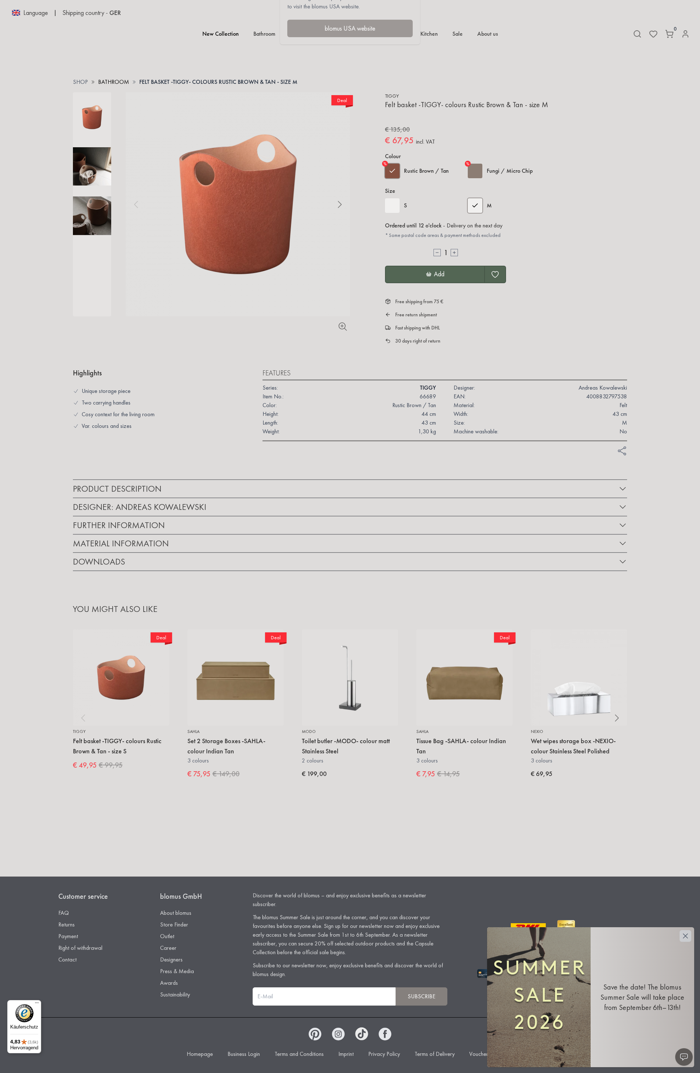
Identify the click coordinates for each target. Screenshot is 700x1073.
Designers (171, 959)
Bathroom (264, 34)
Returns (66, 924)
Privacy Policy (384, 1054)
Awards (169, 983)
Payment (68, 936)
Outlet (167, 936)
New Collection (220, 34)
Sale (457, 34)
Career (168, 948)
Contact (67, 959)
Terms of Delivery (435, 1054)
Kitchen (429, 34)
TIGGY (392, 96)
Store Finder (174, 924)
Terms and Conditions (299, 1054)
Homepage (200, 1054)
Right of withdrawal (80, 948)
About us (487, 34)
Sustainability (175, 994)
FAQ (63, 913)
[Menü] (36, 1004)
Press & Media (177, 971)
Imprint (346, 1054)
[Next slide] (339, 204)
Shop (80, 82)
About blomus (175, 913)
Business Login (244, 1054)
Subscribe (421, 996)
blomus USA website (350, 28)
